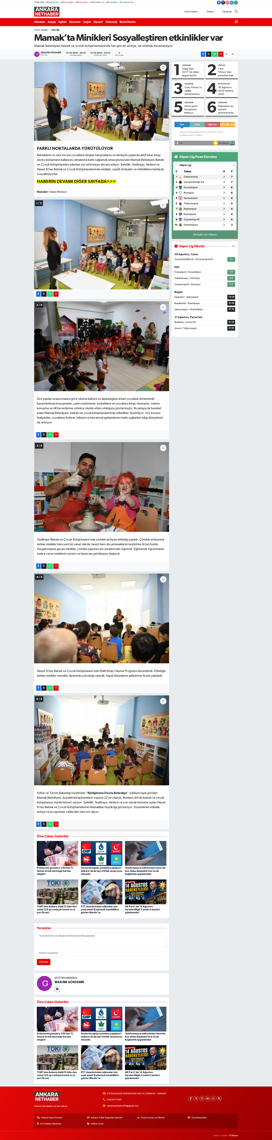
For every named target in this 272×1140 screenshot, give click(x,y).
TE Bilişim (233, 1135)
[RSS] (219, 1098)
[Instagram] (202, 1098)
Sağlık (87, 22)
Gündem (39, 22)
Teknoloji (111, 22)
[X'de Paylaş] (208, 54)
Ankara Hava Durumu (51, 1117)
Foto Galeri (191, 11)
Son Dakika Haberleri (50, 1124)
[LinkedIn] (207, 1098)
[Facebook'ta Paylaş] (203, 54)
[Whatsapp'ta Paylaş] (215, 54)
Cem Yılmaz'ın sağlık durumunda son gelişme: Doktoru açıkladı (193, 91)
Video (210, 11)
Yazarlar (227, 11)
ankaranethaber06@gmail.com (123, 1106)
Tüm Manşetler (199, 1117)
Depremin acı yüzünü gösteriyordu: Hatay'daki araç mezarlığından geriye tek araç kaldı (227, 110)
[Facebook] (190, 1098)
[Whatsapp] (213, 1098)
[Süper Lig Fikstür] (233, 246)
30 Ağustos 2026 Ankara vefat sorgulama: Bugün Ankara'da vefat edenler (226, 91)
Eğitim (62, 22)
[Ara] (236, 12)
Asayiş (52, 22)
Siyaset (98, 22)
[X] (196, 1098)
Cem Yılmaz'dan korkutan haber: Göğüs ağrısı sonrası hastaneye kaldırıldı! (227, 72)
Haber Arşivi (97, 1124)
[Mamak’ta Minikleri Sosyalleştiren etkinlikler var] (101, 101)
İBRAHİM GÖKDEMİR (69, 982)
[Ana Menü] (236, 22)
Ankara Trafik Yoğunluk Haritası (106, 1117)
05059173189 (114, 1099)
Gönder (43, 962)
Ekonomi (74, 22)
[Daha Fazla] (220, 54)
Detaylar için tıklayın (205, 234)
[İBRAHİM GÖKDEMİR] (44, 983)
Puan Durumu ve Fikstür (153, 1117)
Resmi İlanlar (128, 22)
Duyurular (224, 84)
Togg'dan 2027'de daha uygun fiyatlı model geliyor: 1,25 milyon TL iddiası (190, 72)
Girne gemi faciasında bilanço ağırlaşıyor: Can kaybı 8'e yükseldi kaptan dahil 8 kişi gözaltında (193, 110)
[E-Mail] (57, 989)
